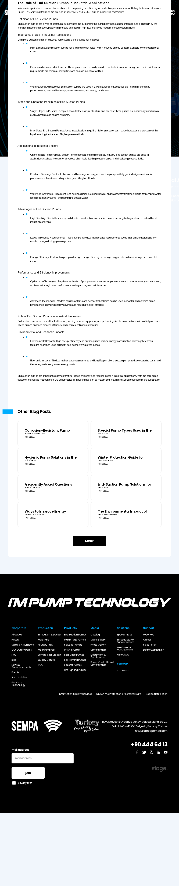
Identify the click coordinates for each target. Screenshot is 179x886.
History (15, 639)
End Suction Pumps (75, 634)
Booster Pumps (73, 665)
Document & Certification (98, 656)
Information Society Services (75, 694)
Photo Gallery (98, 644)
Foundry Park (45, 644)
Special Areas (124, 634)
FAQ (14, 655)
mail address (20, 749)
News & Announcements (21, 666)
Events (15, 672)
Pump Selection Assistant (80, 13)
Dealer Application (153, 650)
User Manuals (98, 650)
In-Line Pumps (72, 650)
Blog (111, 186)
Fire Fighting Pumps (75, 670)
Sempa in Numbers (23, 644)
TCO (40, 665)
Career (147, 639)
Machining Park (46, 650)
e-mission (122, 670)
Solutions (119, 13)
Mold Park (43, 639)
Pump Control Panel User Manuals (102, 663)
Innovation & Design (49, 634)
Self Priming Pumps (75, 660)
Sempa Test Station (49, 655)
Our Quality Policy (22, 650)
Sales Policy (149, 644)
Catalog (95, 634)
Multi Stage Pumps (75, 639)
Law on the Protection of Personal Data (120, 694)
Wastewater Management (125, 648)
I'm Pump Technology (18, 683)
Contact (135, 13)
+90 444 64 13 (149, 744)
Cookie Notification (156, 694)
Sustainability (19, 677)
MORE (89, 541)
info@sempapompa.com (151, 731)
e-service (148, 634)
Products (59, 13)
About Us (17, 634)
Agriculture (123, 654)
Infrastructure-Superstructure (125, 640)
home (100, 186)
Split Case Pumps (74, 655)
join (28, 773)
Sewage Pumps (73, 644)
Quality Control (46, 660)
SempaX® (103, 13)
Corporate (42, 13)
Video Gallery (98, 639)
